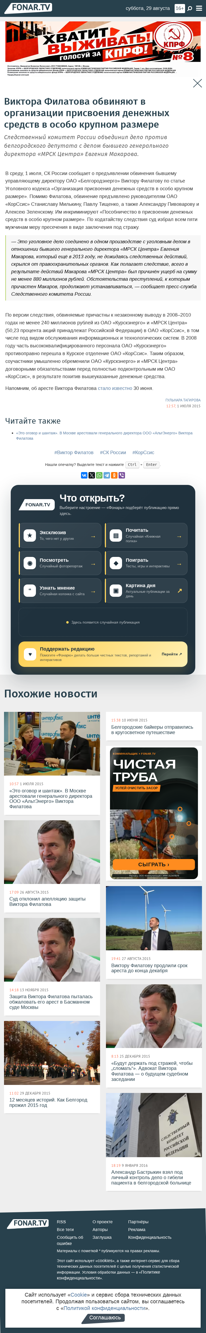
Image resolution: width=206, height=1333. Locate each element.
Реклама (136, 1229)
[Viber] (122, 475)
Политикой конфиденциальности (104, 1308)
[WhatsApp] (99, 475)
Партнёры (138, 1222)
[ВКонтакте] (84, 475)
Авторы (100, 1229)
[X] (92, 475)
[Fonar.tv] (28, 8)
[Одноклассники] (114, 475)
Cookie (79, 1294)
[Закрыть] (197, 83)
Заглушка (102, 1237)
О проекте (103, 1222)
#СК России (113, 452)
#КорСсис (143, 452)
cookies (105, 1260)
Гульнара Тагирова (183, 400)
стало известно (115, 388)
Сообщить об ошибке (70, 1240)
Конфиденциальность (149, 1237)
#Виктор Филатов (74, 452)
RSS (61, 1222)
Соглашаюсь (105, 1317)
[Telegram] (107, 475)
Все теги (65, 1229)
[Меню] (199, 8)
